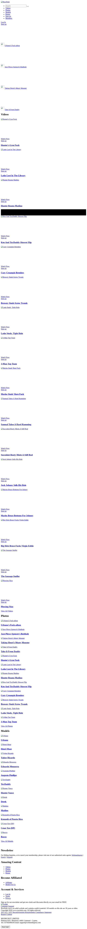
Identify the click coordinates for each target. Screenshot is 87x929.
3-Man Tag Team (9, 364)
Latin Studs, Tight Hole (12, 333)
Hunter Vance (7, 793)
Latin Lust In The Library (13, 175)
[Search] (28, 6)
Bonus (7, 14)
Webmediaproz (77, 855)
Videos (7, 8)
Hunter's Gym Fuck (10, 145)
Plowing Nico (7, 606)
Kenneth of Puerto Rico (12, 819)
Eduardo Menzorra (10, 766)
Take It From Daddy (12, 110)
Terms (7, 896)
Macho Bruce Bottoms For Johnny (17, 515)
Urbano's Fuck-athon (12, 46)
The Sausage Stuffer (10, 576)
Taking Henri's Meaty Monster (16, 88)
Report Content (6, 914)
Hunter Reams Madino (11, 206)
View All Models (7, 841)
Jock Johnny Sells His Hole (13, 485)
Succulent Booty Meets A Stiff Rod (17, 455)
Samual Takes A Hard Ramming (16, 424)
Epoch (3, 857)
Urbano (4, 740)
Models (8, 12)
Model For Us (10, 885)
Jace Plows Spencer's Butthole (16, 67)
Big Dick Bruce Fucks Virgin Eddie (17, 546)
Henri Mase (6, 749)
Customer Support (7, 906)
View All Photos (7, 726)
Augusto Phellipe (9, 775)
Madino (4, 810)
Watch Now (5, 139)
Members (8, 18)
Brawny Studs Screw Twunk (14, 303)
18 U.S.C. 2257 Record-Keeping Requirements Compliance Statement (26, 912)
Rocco (4, 837)
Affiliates (8, 882)
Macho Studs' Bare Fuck (12, 394)
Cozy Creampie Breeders (12, 272)
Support (9, 857)
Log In (3, 22)
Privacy (8, 898)
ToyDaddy (6, 784)
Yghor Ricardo (8, 757)
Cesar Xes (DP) (8, 828)
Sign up (8, 16)
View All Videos (7, 611)
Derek (3, 801)
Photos (7, 10)
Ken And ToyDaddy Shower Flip (16, 242)
